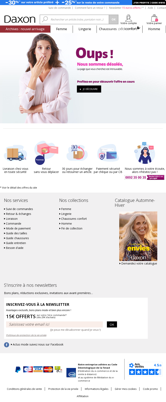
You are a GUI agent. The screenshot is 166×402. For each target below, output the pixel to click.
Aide (150, 8)
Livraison (12, 218)
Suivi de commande (59, 8)
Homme (154, 29)
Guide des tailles (16, 233)
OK (112, 324)
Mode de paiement (18, 228)
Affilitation (82, 396)
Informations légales (96, 389)
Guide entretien (16, 243)
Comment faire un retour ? (90, 8)
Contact (161, 8)
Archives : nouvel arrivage (25, 29)
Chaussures (120, 29)
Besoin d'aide (14, 247)
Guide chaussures (17, 238)
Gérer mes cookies (125, 389)
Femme (61, 29)
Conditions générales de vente (24, 389)
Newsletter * (126, 8)
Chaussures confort (74, 218)
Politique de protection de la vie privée (26, 335)
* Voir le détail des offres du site (18, 187)
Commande (13, 223)
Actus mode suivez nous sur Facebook (38, 344)
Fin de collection (71, 228)
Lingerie (85, 29)
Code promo (150, 389)
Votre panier (154, 23)
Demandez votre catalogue (139, 263)
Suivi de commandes (19, 209)
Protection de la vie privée (63, 389)
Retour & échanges (18, 213)
